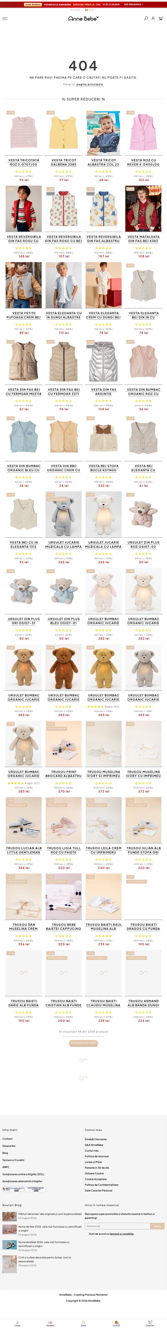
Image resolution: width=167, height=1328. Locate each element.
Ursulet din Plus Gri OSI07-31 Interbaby (24, 623)
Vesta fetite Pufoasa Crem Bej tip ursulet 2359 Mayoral (24, 319)
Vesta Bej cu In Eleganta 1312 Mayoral (24, 546)
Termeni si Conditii (13, 1159)
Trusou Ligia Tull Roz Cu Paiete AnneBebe (64, 852)
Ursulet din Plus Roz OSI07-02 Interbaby (144, 546)
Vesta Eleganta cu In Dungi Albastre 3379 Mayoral (64, 317)
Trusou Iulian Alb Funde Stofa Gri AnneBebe (144, 852)
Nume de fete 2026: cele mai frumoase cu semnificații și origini (50, 1228)
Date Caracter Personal (98, 1190)
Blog (5, 1152)
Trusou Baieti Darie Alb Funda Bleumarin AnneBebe (23, 1007)
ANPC (5, 1166)
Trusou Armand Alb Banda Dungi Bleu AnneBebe (143, 1005)
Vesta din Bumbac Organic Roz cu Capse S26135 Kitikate (144, 396)
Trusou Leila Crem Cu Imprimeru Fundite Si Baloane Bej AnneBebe (103, 854)
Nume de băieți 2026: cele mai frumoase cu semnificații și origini (43, 1243)
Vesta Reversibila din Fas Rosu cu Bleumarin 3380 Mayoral (24, 243)
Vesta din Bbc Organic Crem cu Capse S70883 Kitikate (63, 472)
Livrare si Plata (93, 1161)
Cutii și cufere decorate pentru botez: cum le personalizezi (44, 1259)
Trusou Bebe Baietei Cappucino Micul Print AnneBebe (63, 931)
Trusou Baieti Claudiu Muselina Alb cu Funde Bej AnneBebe (103, 1007)
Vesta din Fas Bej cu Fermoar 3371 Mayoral (64, 394)
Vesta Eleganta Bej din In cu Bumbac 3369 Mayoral (144, 319)
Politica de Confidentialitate (101, 1184)
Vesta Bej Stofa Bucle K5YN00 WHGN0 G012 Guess (103, 470)
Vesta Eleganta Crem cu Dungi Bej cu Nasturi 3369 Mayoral (103, 319)
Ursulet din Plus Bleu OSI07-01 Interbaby (64, 623)
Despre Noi (8, 1145)
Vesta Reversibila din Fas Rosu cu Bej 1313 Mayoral (63, 241)
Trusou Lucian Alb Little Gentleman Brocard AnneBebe (23, 852)
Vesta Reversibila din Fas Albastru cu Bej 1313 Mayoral (104, 243)
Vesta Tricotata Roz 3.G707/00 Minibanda (23, 164)
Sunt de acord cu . (111, 1233)
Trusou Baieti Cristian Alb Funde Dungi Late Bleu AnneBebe (64, 1007)
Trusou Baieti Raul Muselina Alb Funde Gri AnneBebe (104, 931)
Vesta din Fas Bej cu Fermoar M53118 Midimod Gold (24, 394)
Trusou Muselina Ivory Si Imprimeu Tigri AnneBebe (103, 776)
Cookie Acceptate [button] (96, 1179)
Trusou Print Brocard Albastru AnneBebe (64, 776)
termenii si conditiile (122, 1233)
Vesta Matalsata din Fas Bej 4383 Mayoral (144, 241)
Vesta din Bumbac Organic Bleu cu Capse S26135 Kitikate (24, 472)
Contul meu (92, 1150)
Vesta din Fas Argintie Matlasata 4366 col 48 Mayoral (103, 396)
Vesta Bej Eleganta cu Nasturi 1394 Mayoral (143, 472)
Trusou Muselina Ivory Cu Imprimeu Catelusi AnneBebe (143, 776)
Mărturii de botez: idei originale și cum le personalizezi (50, 1213)
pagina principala (90, 84)
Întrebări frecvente (96, 1139)
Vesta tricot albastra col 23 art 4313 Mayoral (103, 164)
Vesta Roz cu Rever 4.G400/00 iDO (143, 164)
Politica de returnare (97, 1156)
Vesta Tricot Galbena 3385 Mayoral (63, 164)
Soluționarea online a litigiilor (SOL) (23, 1174)
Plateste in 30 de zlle (97, 1167)
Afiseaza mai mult (83, 1042)
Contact (7, 1138)
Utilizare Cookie (94, 1173)
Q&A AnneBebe (94, 1144)
